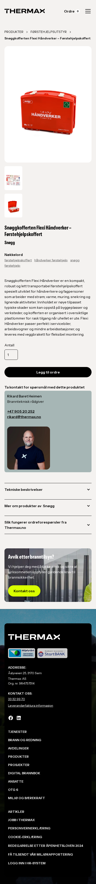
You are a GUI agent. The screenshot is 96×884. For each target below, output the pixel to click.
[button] (72, 11)
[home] (24, 11)
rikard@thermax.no (24, 416)
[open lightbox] (13, 178)
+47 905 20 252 (21, 411)
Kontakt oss (24, 591)
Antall (9, 345)
